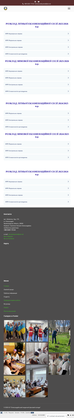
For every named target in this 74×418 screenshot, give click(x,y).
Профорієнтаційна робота (12, 300)
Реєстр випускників (10, 311)
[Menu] (69, 8)
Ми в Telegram (8, 236)
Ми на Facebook (9, 238)
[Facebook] (35, 2)
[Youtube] (38, 2)
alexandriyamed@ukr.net (44, 4)
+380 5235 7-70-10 (29, 4)
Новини (6, 307)
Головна (6, 286)
